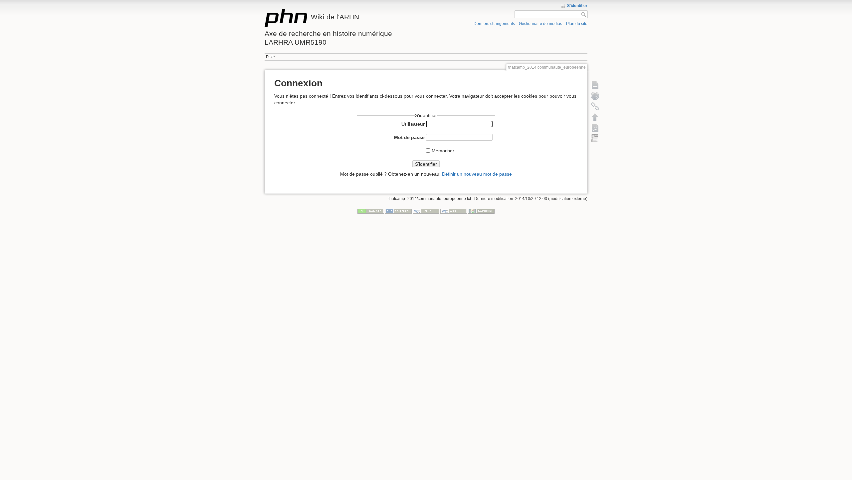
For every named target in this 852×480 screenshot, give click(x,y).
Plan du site (576, 23)
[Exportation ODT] (595, 127)
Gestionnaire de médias (540, 23)
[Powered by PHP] (398, 211)
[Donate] (370, 211)
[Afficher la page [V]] (595, 85)
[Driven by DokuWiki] (481, 211)
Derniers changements (494, 23)
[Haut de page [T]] (595, 117)
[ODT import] (595, 138)
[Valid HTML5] (426, 211)
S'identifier (577, 5)
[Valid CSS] (453, 211)
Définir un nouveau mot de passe (477, 174)
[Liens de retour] (595, 106)
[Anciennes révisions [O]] (595, 95)
